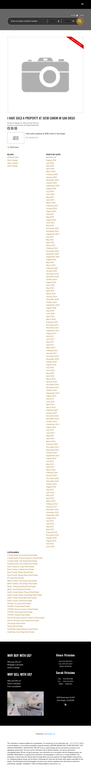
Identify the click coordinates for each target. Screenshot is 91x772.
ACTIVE (73, 15)
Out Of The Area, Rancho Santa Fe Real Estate (25, 618)
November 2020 (52, 254)
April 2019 (50, 291)
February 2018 (52, 322)
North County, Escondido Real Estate (22, 598)
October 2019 (51, 279)
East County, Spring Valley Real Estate (22, 575)
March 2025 (50, 203)
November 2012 (52, 481)
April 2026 (50, 169)
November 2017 (52, 328)
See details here (31, 138)
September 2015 (52, 393)
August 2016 (51, 365)
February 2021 (52, 248)
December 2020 (52, 251)
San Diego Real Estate (16, 623)
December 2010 (52, 535)
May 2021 (50, 240)
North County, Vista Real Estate (19, 601)
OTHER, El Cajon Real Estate (19, 604)
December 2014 (52, 416)
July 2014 (50, 430)
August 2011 (51, 518)
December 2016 (52, 356)
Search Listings (13, 668)
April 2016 (50, 376)
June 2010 (50, 546)
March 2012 (50, 501)
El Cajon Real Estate (15, 578)
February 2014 (52, 444)
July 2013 (50, 461)
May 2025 (50, 197)
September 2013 (52, 456)
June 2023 (50, 223)
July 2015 (50, 399)
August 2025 (51, 189)
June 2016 (50, 370)
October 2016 (51, 362)
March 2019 (50, 294)
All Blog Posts (12, 157)
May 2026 (50, 166)
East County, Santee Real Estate (20, 572)
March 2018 (50, 319)
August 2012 (51, 487)
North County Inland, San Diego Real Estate (24, 595)
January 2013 (51, 475)
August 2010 (51, 541)
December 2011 (52, 510)
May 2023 (50, 226)
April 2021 (50, 242)
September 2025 (52, 186)
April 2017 (50, 345)
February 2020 (52, 268)
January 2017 (51, 353)
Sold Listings (12, 166)
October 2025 (51, 183)
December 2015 (52, 385)
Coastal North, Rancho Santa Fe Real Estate (25, 558)
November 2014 (52, 419)
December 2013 (52, 447)
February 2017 (52, 350)
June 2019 (50, 285)
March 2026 (50, 171)
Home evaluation (14, 684)
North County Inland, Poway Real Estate (23, 592)
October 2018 (51, 302)
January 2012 (51, 507)
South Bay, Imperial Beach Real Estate (22, 629)
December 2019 (52, 274)
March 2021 (50, 245)
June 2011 (50, 524)
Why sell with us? (14, 681)
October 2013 (51, 453)
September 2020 (52, 257)
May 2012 (50, 495)
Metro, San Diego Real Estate (19, 589)
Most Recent (51, 157)
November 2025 (52, 180)
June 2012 (50, 493)
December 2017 (52, 325)
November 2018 (52, 299)
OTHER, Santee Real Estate (18, 615)
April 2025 (50, 200)
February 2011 (52, 532)
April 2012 (50, 498)
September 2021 (52, 234)
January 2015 (51, 413)
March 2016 (50, 379)
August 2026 (51, 160)
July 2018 (50, 311)
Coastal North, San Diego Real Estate (22, 561)
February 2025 (52, 206)
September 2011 (52, 515)
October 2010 (51, 538)
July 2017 (50, 336)
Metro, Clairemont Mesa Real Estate (21, 586)
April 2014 (50, 438)
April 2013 (50, 467)
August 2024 (51, 211)
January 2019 (51, 297)
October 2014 (51, 422)
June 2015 (50, 402)
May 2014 (50, 436)
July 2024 (50, 214)
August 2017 (51, 333)
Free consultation (14, 686)
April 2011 (50, 529)
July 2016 (50, 367)
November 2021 (52, 231)
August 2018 (51, 308)
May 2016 (50, 373)
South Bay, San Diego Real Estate (20, 632)
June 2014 (50, 433)
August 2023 (51, 220)
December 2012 (52, 478)
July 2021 (50, 237)
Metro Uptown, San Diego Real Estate (22, 584)
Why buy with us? (14, 662)
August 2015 (51, 396)
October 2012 (51, 484)
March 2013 (50, 470)
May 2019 (50, 288)
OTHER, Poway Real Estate (18, 606)
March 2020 (50, 265)
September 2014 (52, 424)
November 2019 (52, 277)
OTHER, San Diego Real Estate (20, 612)
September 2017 (52, 331)
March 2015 (50, 407)
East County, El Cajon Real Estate (20, 567)
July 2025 (50, 191)
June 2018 (50, 314)
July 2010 (50, 544)
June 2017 (50, 339)
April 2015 (50, 404)
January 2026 (51, 177)
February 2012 (52, 504)
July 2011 (50, 521)
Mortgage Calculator (15, 665)
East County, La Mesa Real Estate (20, 569)
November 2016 (52, 359)
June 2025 (50, 194)
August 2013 (51, 458)
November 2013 (52, 450)
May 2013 (50, 464)
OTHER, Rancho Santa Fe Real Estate (22, 609)
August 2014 (51, 427)
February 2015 (52, 410)
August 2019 (51, 282)
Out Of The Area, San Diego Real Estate (23, 621)
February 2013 (52, 473)
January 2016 (51, 382)
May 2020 (50, 262)
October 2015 (51, 390)
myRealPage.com (49, 734)
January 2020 (51, 271)
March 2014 (50, 441)
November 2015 (52, 387)
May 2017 (50, 342)
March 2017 (50, 348)
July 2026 (50, 163)
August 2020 (51, 260)
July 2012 (50, 490)
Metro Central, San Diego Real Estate (22, 581)
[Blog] (65, 704)
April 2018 (50, 316)
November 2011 (52, 512)
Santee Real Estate (15, 626)
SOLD (82, 15)
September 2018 (52, 305)
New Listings (12, 160)
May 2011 (50, 527)
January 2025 (51, 208)
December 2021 (52, 228)
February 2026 (52, 174)
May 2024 (50, 217)
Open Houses (12, 163)
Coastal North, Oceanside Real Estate (22, 555)
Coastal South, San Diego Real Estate (26, 125)
